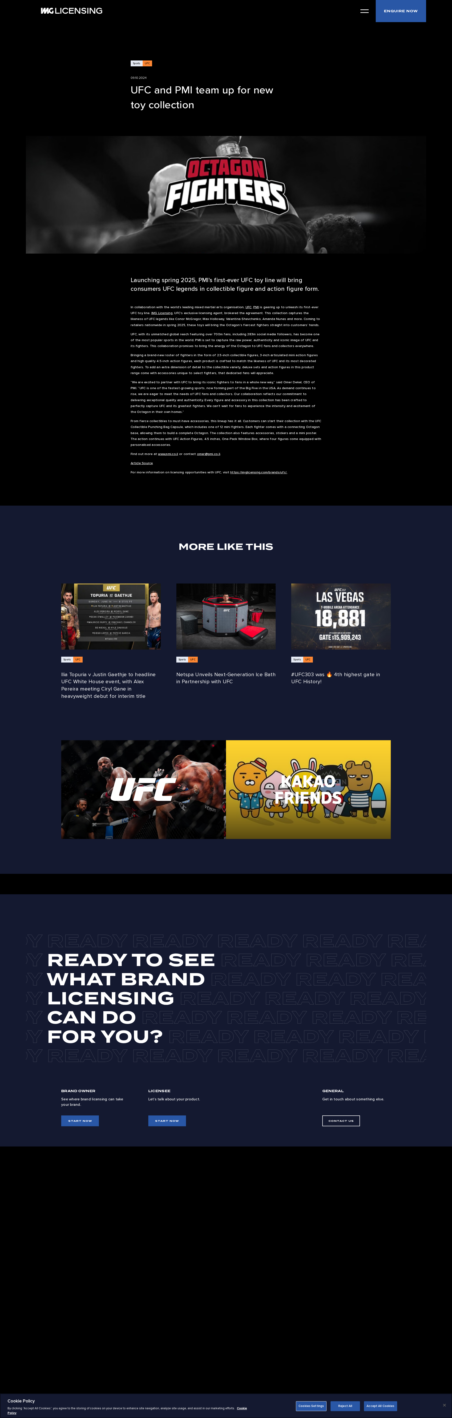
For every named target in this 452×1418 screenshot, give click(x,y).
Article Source (142, 463)
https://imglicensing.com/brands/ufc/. (258, 472)
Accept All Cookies (380, 1406)
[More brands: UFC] (143, 789)
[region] (226, 1406)
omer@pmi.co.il (208, 454)
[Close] (444, 1405)
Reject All (345, 1406)
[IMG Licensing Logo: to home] (71, 11)
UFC (249, 307)
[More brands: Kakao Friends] (308, 789)
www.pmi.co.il (168, 454)
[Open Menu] (364, 11)
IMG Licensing (162, 313)
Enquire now (401, 11)
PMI (256, 307)
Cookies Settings (311, 1406)
